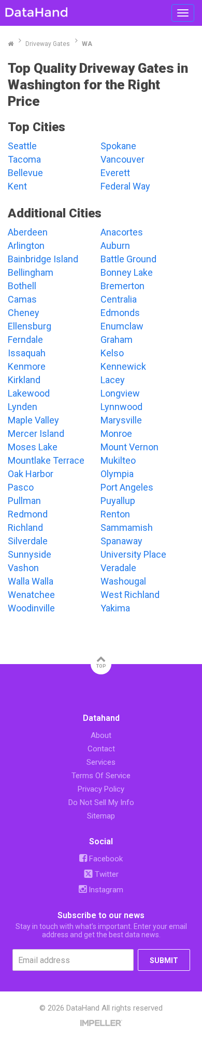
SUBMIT (164, 960)
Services (101, 762)
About (101, 735)
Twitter (106, 874)
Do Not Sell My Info (101, 802)
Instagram (104, 889)
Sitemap (101, 816)
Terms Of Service (101, 775)
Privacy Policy (101, 789)
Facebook (105, 858)
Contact (101, 748)
